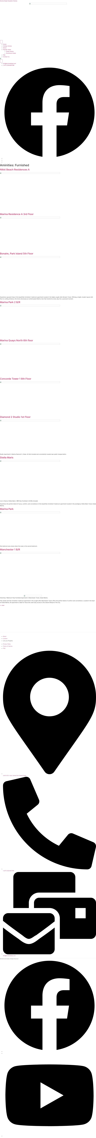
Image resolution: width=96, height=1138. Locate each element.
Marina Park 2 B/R (10, 302)
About (4, 48)
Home (4, 44)
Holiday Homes (7, 46)
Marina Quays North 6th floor (16, 340)
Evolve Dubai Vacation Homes (8, 1)
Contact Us (6, 57)
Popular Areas (7, 49)
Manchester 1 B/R (10, 549)
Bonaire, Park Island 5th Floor (16, 253)
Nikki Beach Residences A (15, 169)
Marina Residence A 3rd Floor (17, 214)
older (2, 605)
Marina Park (7, 509)
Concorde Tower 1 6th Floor (15, 378)
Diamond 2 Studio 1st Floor (15, 417)
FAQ (4, 55)
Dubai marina (10, 51)
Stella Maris (6, 457)
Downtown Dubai (11, 53)
